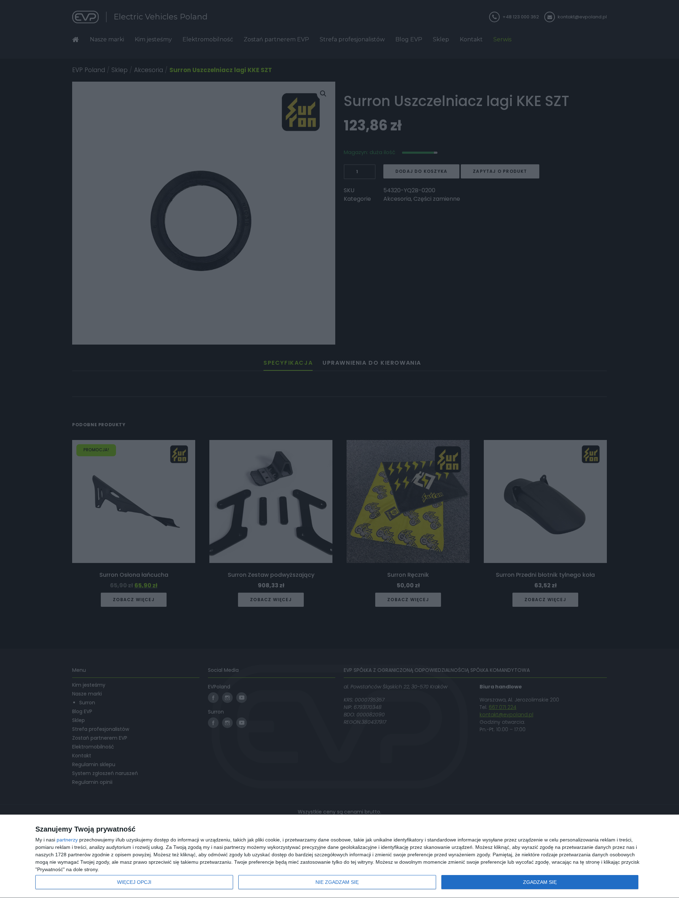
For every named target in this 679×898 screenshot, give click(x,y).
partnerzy (67, 839)
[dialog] (339, 856)
